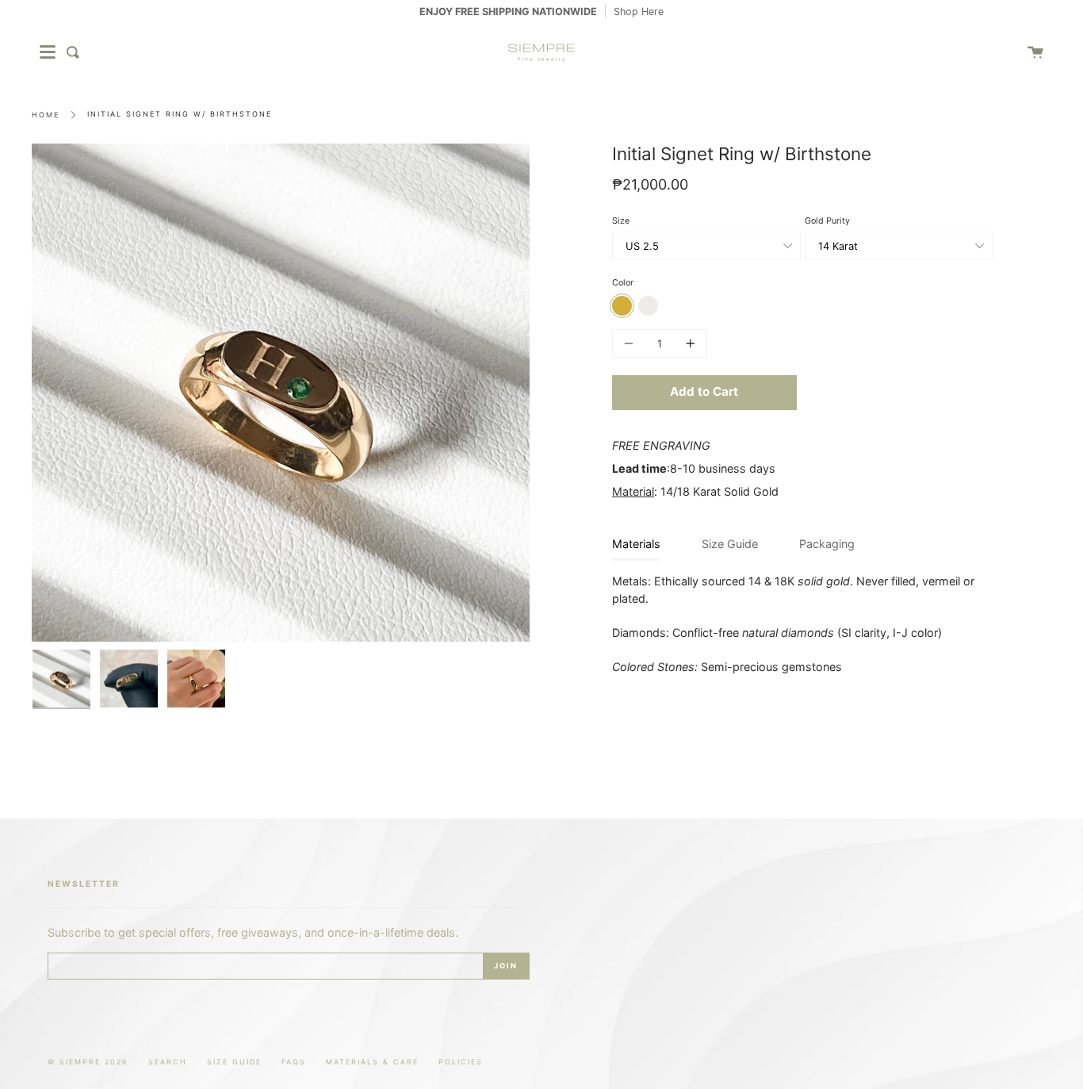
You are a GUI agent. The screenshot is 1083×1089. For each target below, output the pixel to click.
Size (621, 221)
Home (45, 114)
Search (167, 1061)
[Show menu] (47, 52)
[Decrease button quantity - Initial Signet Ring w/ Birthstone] (631, 343)
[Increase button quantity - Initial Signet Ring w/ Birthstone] (688, 343)
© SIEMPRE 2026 (88, 1061)
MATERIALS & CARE (372, 1061)
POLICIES (460, 1061)
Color (622, 283)
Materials (636, 543)
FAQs (293, 1061)
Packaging (827, 543)
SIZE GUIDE (234, 1061)
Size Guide (730, 543)
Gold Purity (827, 221)
